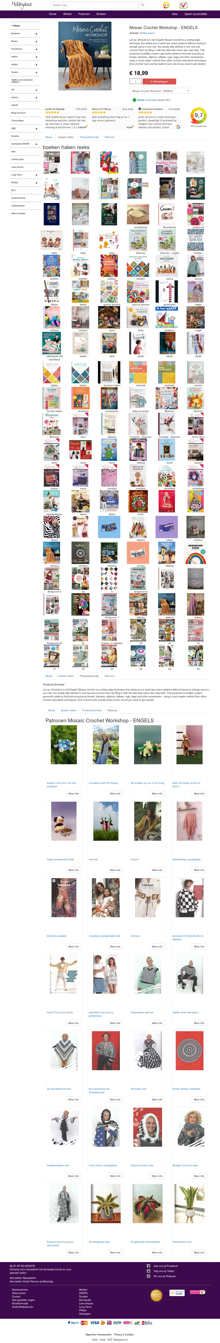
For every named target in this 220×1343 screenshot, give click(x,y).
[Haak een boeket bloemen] (195, 398)
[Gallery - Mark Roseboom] (80, 553)
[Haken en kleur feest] (80, 162)
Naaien (14, 72)
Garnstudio (85, 1300)
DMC (13, 128)
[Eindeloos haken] (167, 162)
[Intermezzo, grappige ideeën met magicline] (80, 527)
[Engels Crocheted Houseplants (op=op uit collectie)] (167, 240)
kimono (135, 859)
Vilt (12, 90)
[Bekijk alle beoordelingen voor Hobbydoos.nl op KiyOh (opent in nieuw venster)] (169, 5)
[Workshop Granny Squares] (80, 266)
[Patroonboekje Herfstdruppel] (195, 449)
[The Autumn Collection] (167, 578)
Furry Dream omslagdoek (103, 1165)
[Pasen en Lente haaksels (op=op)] (80, 343)
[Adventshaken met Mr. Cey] (80, 449)
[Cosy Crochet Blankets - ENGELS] (195, 604)
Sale (175, 14)
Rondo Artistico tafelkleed (186, 1088)
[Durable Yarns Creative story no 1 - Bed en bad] (80, 240)
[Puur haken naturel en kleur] (80, 214)
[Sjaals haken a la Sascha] (138, 343)
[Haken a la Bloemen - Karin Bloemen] (167, 501)
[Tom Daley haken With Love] (138, 449)
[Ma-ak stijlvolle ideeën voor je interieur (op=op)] (51, 162)
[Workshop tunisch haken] (195, 372)
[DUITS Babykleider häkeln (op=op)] (51, 240)
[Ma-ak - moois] (195, 214)
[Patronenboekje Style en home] (195, 424)
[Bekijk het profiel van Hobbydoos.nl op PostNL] (177, 1293)
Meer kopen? (148, 33)
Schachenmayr (18, 198)
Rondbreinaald (20, 1303)
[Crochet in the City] (80, 188)
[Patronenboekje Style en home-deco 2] (80, 424)
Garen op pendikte (196, 14)
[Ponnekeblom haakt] (109, 162)
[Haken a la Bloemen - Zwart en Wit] (51, 527)
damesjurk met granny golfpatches (101, 1014)
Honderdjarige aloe (99, 1241)
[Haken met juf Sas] (138, 553)
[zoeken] (142, 5)
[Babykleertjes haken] (138, 398)
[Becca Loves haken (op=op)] (138, 188)
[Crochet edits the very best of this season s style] (195, 291)
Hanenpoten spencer (142, 1012)
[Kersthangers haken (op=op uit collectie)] (109, 449)
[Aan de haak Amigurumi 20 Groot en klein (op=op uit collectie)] (51, 630)
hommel (93, 859)
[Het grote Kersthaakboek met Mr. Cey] (138, 501)
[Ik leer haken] (167, 317)
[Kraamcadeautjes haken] (109, 240)
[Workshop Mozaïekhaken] (51, 553)
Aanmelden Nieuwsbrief (23, 1278)
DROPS (83, 1293)
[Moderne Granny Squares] (138, 291)
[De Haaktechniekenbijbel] (167, 372)
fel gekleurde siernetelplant (145, 1241)
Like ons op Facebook (166, 1266)
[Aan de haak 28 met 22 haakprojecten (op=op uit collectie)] (138, 630)
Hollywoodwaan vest (58, 1165)
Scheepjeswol (18, 206)
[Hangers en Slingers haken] (80, 398)
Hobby (14, 64)
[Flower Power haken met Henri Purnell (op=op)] (109, 214)
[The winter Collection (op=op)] (51, 604)
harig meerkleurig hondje (60, 859)
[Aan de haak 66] (138, 656)
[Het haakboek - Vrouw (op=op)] (109, 578)
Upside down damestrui (185, 1012)
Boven (49, 137)
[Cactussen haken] (167, 266)
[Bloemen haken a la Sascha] (138, 424)
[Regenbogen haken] (195, 553)
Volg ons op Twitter (164, 1271)
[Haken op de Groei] (167, 291)
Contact (16, 1296)
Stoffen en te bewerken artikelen (22, 81)
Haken (14, 57)
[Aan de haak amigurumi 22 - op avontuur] (80, 630)
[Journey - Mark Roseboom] (195, 527)
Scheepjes (84, 1313)
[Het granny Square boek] (195, 240)
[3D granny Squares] (109, 291)
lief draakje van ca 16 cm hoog (147, 783)
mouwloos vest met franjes (103, 783)
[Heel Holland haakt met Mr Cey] (109, 501)
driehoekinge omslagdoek (187, 859)
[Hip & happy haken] (167, 553)
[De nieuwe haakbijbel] (138, 372)
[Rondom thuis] (109, 188)
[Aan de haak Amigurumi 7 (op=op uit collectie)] (109, 604)
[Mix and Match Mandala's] (138, 475)
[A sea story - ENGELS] (195, 578)
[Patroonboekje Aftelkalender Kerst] (51, 449)
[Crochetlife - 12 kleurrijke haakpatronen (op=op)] (167, 527)
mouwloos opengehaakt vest (104, 936)
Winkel (67, 14)
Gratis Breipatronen (22, 1306)
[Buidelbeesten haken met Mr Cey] (51, 343)
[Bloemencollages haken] (167, 398)
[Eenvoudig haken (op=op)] (138, 214)
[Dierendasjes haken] (109, 343)
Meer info (73, 793)
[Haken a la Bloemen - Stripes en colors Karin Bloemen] (195, 501)
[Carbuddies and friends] (51, 291)
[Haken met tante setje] (80, 604)
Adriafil (14, 105)
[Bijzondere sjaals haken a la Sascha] (167, 343)
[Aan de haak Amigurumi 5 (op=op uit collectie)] (51, 578)
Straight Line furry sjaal (185, 1165)
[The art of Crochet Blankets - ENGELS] (138, 604)
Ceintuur (135, 936)
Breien (14, 41)
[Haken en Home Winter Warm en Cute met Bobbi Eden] (195, 188)
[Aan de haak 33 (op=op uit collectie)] (195, 630)
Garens (14, 97)
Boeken (101, 14)
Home (52, 14)
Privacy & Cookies (124, 1334)
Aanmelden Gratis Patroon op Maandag (31, 1281)
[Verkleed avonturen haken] (51, 501)
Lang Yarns (16, 175)
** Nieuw (15, 26)
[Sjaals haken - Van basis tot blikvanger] (195, 343)
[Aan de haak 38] (80, 656)
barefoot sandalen (57, 936)
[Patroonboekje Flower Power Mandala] (109, 475)
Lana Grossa (17, 167)
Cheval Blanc (17, 120)
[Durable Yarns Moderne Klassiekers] (195, 162)
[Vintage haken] (109, 398)
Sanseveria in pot (182, 1241)
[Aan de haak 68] (167, 656)
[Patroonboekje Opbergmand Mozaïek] (80, 475)
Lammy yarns (17, 159)
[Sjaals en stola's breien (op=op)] (138, 162)
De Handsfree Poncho (59, 1088)
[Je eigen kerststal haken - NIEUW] (109, 317)
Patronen (84, 14)
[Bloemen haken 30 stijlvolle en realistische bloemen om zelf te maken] (51, 424)
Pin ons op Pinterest (164, 1276)
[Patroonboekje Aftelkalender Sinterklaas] (195, 475)
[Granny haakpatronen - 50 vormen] (109, 266)
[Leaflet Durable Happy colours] (51, 188)
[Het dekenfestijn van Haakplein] (109, 424)
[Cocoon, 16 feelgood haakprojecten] (167, 214)
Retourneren (19, 1293)
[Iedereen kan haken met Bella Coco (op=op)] (80, 317)
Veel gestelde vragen (23, 1300)
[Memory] (51, 214)
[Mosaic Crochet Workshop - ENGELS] (167, 604)
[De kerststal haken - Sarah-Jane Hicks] (138, 317)
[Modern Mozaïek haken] (109, 553)
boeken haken (66, 137)
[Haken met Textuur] (109, 372)
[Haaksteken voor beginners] (51, 372)
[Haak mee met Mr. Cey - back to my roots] (80, 501)
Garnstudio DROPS (20, 144)
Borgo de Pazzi (18, 113)
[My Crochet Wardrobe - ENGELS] (195, 266)
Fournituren (16, 49)
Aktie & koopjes (18, 213)
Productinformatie (89, 137)
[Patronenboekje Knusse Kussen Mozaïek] (51, 475)
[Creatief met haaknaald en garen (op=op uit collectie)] (109, 527)
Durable (15, 136)
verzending (147, 100)
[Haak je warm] (167, 188)
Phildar (14, 182)
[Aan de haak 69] (195, 656)
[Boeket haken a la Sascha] (167, 424)
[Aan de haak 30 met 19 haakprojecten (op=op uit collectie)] (167, 630)
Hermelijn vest (138, 1088)
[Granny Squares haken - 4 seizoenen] (138, 266)
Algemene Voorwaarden (99, 1334)
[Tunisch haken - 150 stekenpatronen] (51, 398)
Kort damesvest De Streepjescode (99, 1090)
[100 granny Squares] (51, 266)
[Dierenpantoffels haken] (167, 475)
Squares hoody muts (142, 1165)
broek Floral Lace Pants (60, 1012)
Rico (13, 190)
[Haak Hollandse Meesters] (167, 449)
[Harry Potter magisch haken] (195, 317)
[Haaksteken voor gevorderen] (80, 372)
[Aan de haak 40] (109, 656)
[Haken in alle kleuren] (51, 317)
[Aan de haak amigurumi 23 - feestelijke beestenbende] (109, 630)
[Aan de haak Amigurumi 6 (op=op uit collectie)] (138, 578)
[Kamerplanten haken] (138, 240)
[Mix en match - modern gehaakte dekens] (138, 527)
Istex (13, 151)
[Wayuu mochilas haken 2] (80, 578)
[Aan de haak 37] (51, 656)
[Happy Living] (80, 291)
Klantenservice (20, 1289)
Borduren (15, 33)
